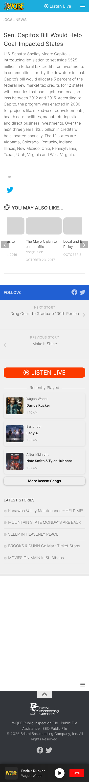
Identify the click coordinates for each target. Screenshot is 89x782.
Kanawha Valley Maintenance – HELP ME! (45, 510)
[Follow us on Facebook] (74, 292)
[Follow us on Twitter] (82, 292)
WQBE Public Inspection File (35, 723)
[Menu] (83, 6)
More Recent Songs (44, 481)
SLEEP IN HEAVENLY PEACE (33, 534)
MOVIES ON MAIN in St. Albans (36, 557)
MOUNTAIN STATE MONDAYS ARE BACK (44, 522)
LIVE (76, 773)
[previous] (5, 244)
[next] (84, 244)
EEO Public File (55, 728)
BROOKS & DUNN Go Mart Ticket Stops (44, 546)
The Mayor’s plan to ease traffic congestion (41, 246)
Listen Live (59, 6)
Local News (14, 20)
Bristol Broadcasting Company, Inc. (49, 733)
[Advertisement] (44, 623)
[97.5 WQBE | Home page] (17, 6)
